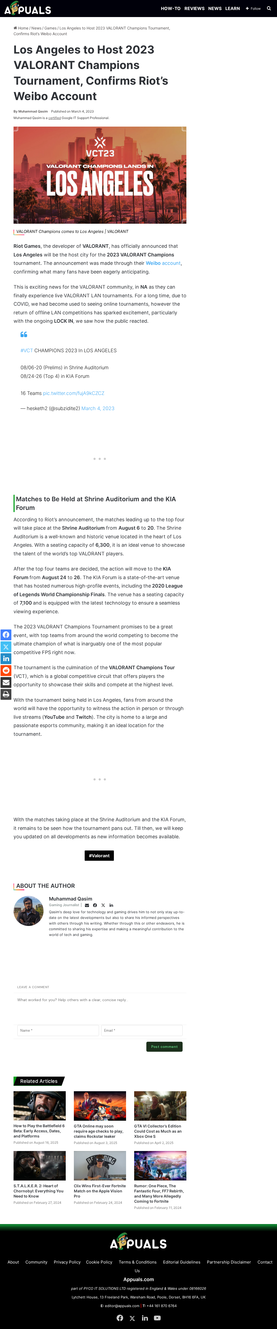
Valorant (101, 855)
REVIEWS (194, 8)
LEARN (232, 8)
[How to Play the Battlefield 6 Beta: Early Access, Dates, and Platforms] (40, 1105)
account (163, 263)
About (13, 1262)
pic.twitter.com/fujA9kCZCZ (73, 393)
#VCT (27, 350)
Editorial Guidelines (181, 1262)
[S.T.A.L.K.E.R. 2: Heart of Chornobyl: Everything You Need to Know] (40, 1165)
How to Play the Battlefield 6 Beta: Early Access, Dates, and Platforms (39, 1130)
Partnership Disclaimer (229, 1262)
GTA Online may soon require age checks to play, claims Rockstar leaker (98, 1131)
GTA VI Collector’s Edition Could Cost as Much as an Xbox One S (158, 1131)
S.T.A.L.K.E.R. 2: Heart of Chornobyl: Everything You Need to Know (39, 1190)
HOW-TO (171, 8)
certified (54, 118)
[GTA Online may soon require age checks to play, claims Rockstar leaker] (100, 1106)
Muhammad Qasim (31, 111)
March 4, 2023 (97, 408)
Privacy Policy (67, 1262)
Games (50, 28)
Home (22, 28)
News (36, 28)
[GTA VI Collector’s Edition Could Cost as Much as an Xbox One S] (160, 1106)
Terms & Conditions (138, 1262)
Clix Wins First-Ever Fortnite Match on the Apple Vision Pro (100, 1190)
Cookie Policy (99, 1262)
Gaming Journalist (64, 905)
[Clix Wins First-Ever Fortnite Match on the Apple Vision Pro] (100, 1165)
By (16, 111)
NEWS (215, 8)
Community (36, 1262)
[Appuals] (28, 8)
